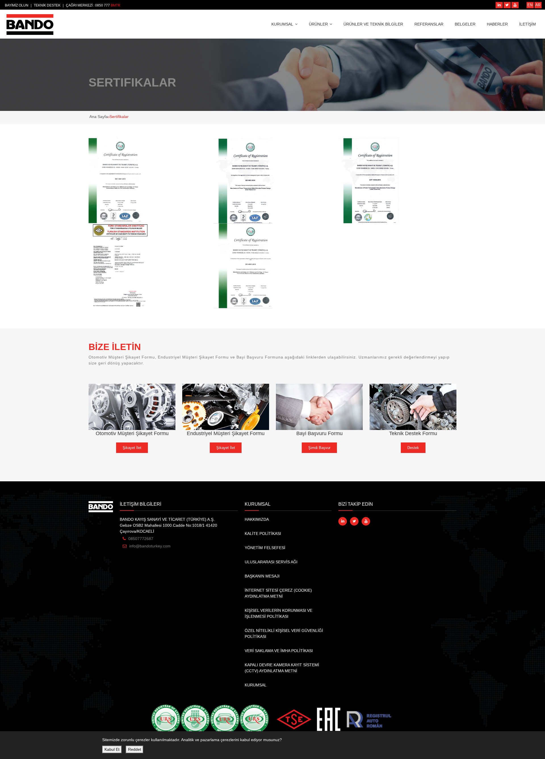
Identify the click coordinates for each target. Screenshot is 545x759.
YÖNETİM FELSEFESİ (265, 547)
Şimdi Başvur (319, 448)
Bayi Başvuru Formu (319, 433)
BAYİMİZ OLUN (16, 5)
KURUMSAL (282, 24)
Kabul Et (112, 749)
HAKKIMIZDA (257, 519)
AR (537, 5)
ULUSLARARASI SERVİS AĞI (271, 562)
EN (530, 5)
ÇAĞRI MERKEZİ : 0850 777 (88, 5)
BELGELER (465, 24)
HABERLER (497, 24)
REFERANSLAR (428, 24)
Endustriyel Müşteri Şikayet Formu (226, 433)
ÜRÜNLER (318, 24)
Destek (413, 448)
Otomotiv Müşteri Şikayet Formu (132, 433)
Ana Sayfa (98, 116)
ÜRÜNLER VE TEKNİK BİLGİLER (373, 24)
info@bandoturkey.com (150, 546)
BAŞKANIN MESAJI (262, 576)
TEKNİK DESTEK (47, 5)
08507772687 (140, 538)
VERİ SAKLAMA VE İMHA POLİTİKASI (279, 650)
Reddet (134, 749)
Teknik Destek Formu (413, 433)
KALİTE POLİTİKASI (263, 533)
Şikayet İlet (132, 448)
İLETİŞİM (527, 24)
